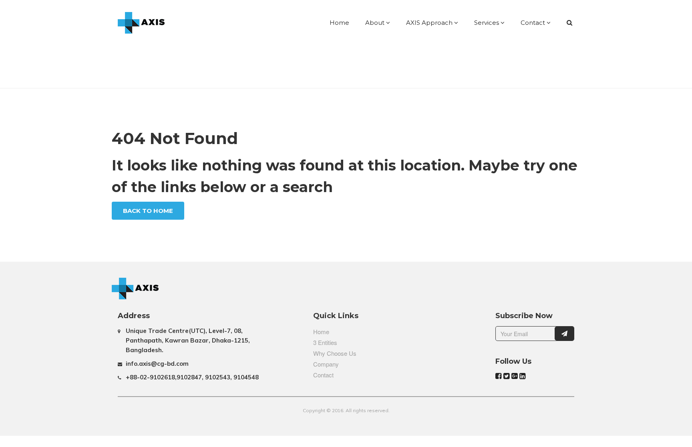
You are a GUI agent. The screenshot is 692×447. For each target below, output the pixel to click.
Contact (534, 22)
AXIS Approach (430, 22)
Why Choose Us (334, 353)
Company (326, 364)
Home (339, 22)
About (375, 22)
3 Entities (325, 342)
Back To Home (148, 210)
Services (487, 22)
